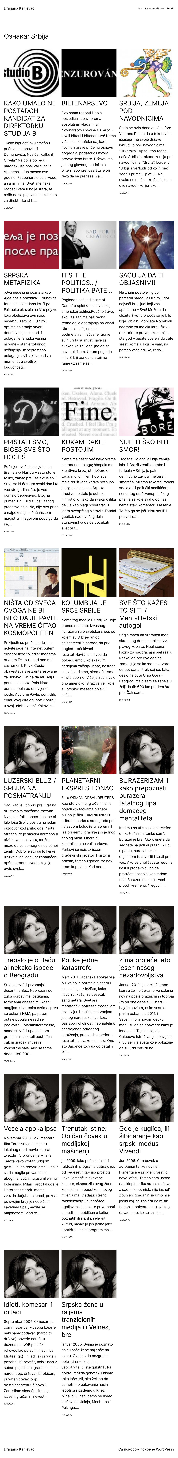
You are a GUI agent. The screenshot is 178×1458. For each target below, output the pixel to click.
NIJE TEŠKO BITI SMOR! (143, 445)
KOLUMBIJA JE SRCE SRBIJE (84, 606)
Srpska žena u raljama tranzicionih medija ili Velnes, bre (86, 1320)
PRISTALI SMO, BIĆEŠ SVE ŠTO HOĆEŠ (27, 449)
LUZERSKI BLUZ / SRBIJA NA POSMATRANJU (30, 788)
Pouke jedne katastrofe (80, 963)
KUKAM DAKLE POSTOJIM (84, 445)
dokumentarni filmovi (154, 8)
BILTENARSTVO (85, 103)
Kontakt (170, 8)
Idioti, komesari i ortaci (28, 1308)
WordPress (165, 1449)
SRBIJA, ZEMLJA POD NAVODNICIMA (144, 111)
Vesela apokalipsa (30, 1128)
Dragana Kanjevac (19, 8)
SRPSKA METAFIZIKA (22, 279)
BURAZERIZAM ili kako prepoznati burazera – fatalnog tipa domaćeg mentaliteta (144, 799)
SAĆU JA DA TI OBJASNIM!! (141, 279)
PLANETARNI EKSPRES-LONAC (88, 784)
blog (140, 8)
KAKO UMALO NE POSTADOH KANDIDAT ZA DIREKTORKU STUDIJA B (30, 118)
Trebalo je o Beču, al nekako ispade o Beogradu (30, 967)
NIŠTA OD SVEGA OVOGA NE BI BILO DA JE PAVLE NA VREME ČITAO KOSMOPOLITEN (31, 618)
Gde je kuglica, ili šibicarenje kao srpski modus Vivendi (144, 1140)
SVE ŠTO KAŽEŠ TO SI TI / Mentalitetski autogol (143, 614)
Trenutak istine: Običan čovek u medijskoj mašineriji (84, 1140)
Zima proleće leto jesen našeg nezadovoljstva (144, 967)
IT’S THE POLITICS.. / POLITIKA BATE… (87, 283)
